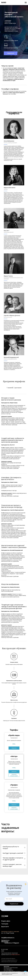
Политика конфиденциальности (14, 6)
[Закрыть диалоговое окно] (26, 1)
